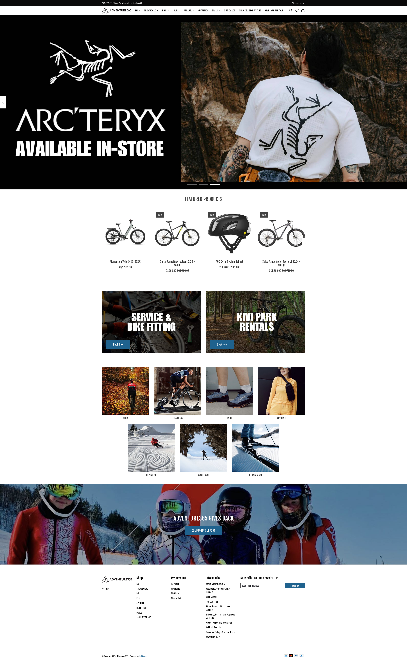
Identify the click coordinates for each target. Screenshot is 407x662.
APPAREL (281, 418)
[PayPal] (302, 656)
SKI (137, 583)
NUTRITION (203, 10)
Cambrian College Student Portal (221, 632)
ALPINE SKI (151, 475)
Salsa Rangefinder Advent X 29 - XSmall (177, 263)
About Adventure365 (215, 583)
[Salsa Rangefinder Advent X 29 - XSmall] (177, 233)
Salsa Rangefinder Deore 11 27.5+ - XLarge (281, 263)
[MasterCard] (291, 656)
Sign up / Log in (298, 3)
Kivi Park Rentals (213, 627)
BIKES (125, 418)
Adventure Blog (213, 636)
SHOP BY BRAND (143, 617)
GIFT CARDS (229, 10)
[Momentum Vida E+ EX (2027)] (125, 233)
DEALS (139, 612)
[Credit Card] (286, 656)
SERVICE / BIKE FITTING (250, 10)
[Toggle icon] (290, 10)
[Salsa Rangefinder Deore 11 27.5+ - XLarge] (281, 233)
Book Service (211, 596)
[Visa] (296, 656)
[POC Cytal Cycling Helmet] (229, 233)
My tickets (176, 593)
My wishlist (176, 598)
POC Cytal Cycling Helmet (229, 261)
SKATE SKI (203, 475)
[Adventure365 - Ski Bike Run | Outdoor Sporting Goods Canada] (116, 10)
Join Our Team (212, 601)
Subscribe (294, 585)
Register (175, 583)
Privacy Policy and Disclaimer (219, 622)
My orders (175, 588)
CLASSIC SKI (255, 475)
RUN (229, 418)
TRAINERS (177, 418)
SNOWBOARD (142, 588)
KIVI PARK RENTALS (274, 10)
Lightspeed (143, 656)
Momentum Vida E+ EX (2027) (125, 261)
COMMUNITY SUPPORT (203, 530)
